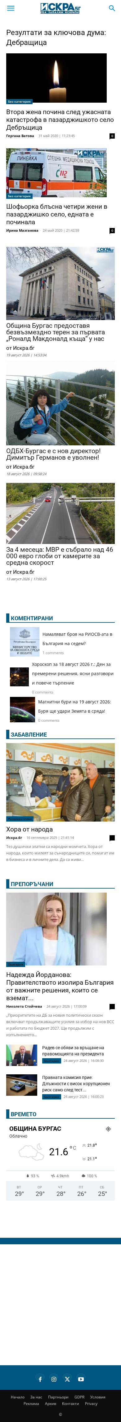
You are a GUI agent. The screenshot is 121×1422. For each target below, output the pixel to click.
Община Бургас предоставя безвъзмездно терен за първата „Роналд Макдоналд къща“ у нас (55, 332)
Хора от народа (29, 829)
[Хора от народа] (60, 782)
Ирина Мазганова (22, 230)
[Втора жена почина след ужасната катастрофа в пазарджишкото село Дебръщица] (60, 78)
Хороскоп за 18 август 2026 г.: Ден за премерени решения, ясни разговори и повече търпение (73, 673)
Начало (18, 1397)
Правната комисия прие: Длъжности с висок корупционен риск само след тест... (76, 1083)
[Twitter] (67, 1378)
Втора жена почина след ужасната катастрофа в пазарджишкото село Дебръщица (60, 119)
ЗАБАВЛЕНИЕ (29, 734)
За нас (36, 1397)
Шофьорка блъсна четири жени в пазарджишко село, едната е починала (56, 214)
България (15, 964)
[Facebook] (40, 1378)
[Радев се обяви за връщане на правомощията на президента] (21, 1055)
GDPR (79, 1397)
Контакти (70, 1403)
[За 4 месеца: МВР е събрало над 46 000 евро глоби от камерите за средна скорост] (60, 514)
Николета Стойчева (24, 1006)
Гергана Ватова (20, 135)
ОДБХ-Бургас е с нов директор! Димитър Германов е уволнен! (53, 454)
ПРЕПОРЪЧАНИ (32, 884)
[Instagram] (53, 1378)
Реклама (31, 1403)
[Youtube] (81, 1378)
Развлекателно (20, 819)
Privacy (91, 1403)
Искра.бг (14, 837)
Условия (97, 1397)
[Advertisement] (60, 1304)
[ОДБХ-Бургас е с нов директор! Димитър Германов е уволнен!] (60, 405)
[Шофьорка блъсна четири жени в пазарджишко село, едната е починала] (60, 173)
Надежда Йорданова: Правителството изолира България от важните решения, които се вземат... (60, 986)
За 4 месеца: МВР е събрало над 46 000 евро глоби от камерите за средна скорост (59, 556)
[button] (10, 8)
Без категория (19, 101)
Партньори (58, 1397)
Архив (50, 1403)
